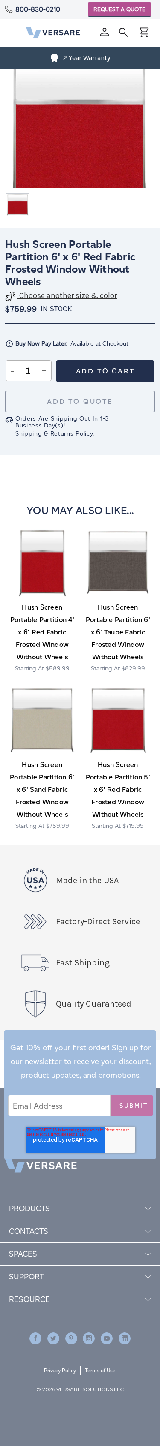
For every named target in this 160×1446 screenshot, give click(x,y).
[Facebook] (35, 1338)
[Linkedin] (125, 1338)
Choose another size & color (67, 295)
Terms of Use (100, 1370)
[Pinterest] (71, 1338)
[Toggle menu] (14, 35)
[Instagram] (89, 1338)
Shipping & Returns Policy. (54, 433)
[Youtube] (107, 1338)
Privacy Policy (60, 1370)
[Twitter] (53, 1338)
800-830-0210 (37, 9)
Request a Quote (119, 9)
